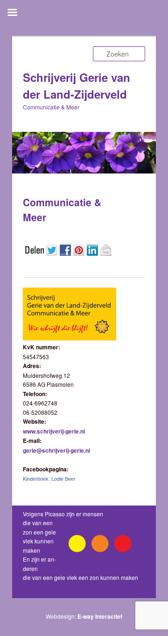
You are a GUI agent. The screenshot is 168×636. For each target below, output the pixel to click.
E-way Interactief (99, 616)
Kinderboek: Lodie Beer (49, 479)
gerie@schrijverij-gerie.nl (56, 450)
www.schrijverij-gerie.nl (54, 431)
